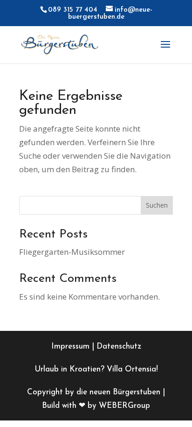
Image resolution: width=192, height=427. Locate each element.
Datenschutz (118, 346)
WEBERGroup (124, 406)
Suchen (157, 205)
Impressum (70, 346)
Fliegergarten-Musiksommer (72, 251)
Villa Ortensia (131, 369)
